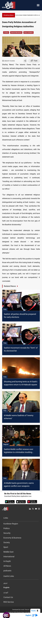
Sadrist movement (16, 32)
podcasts (7, 570)
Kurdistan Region (10, 524)
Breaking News (9, 15)
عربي (5, 583)
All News (7, 566)
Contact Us (8, 597)
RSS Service (8, 602)
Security (6, 533)
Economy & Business (12, 538)
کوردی (5, 592)
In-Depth (7, 561)
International (8, 556)
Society (6, 542)
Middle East (8, 552)
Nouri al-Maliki (28, 32)
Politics (6, 32)
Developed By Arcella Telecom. (21, 609)
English (6, 588)
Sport (5, 547)
